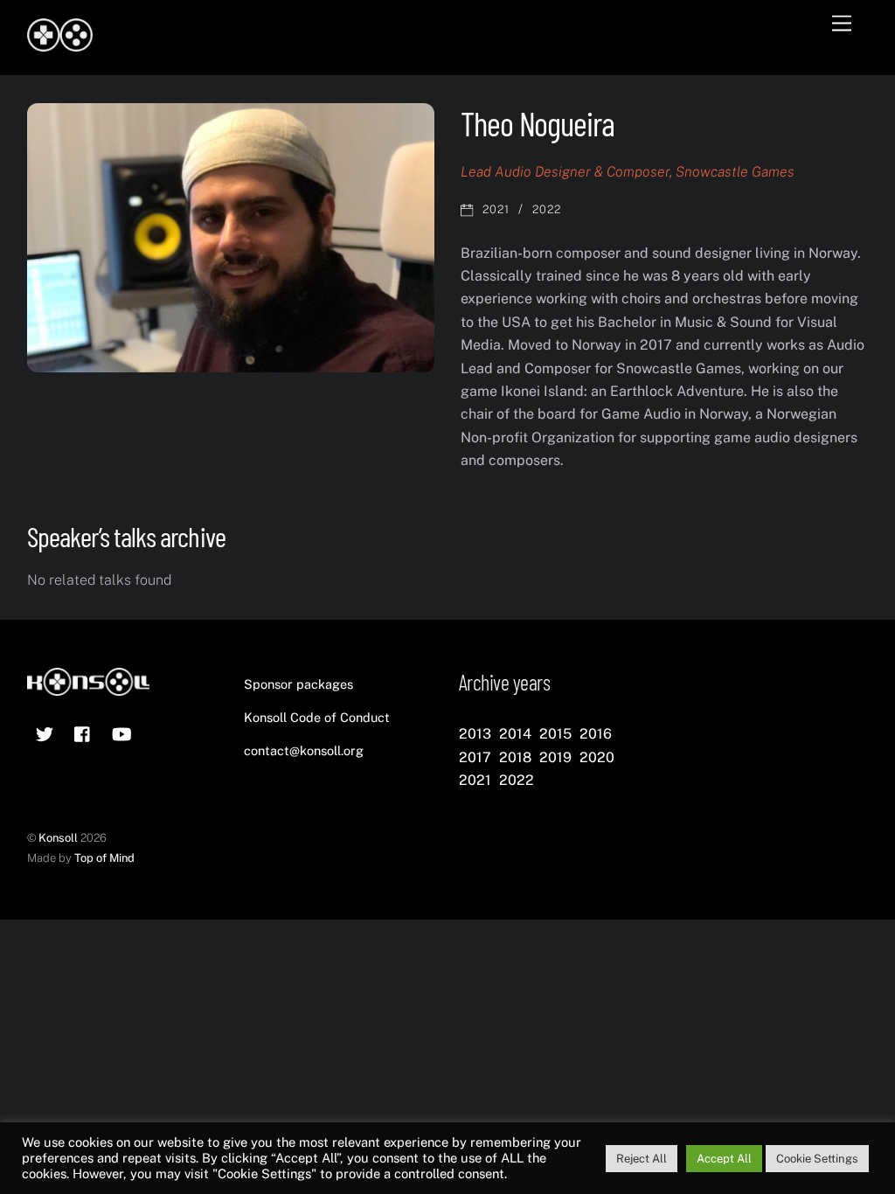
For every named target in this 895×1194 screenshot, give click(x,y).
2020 (596, 757)
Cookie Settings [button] (817, 1158)
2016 (595, 733)
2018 (515, 757)
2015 (555, 733)
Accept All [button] (724, 1158)
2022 (546, 209)
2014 (515, 733)
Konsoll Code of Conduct (317, 717)
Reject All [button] (641, 1158)
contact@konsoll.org (304, 750)
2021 (496, 209)
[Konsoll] (60, 43)
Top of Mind (104, 857)
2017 (475, 757)
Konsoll (58, 837)
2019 (555, 757)
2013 (475, 733)
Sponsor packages (298, 684)
